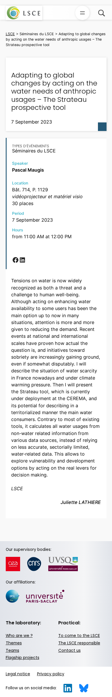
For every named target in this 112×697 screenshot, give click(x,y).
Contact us (69, 650)
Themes (14, 643)
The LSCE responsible (79, 643)
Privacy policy (50, 674)
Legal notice (18, 674)
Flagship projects (22, 657)
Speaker (20, 163)
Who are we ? (19, 635)
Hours (17, 230)
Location (20, 183)
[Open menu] (82, 13)
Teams (12, 650)
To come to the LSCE (79, 635)
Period (18, 213)
